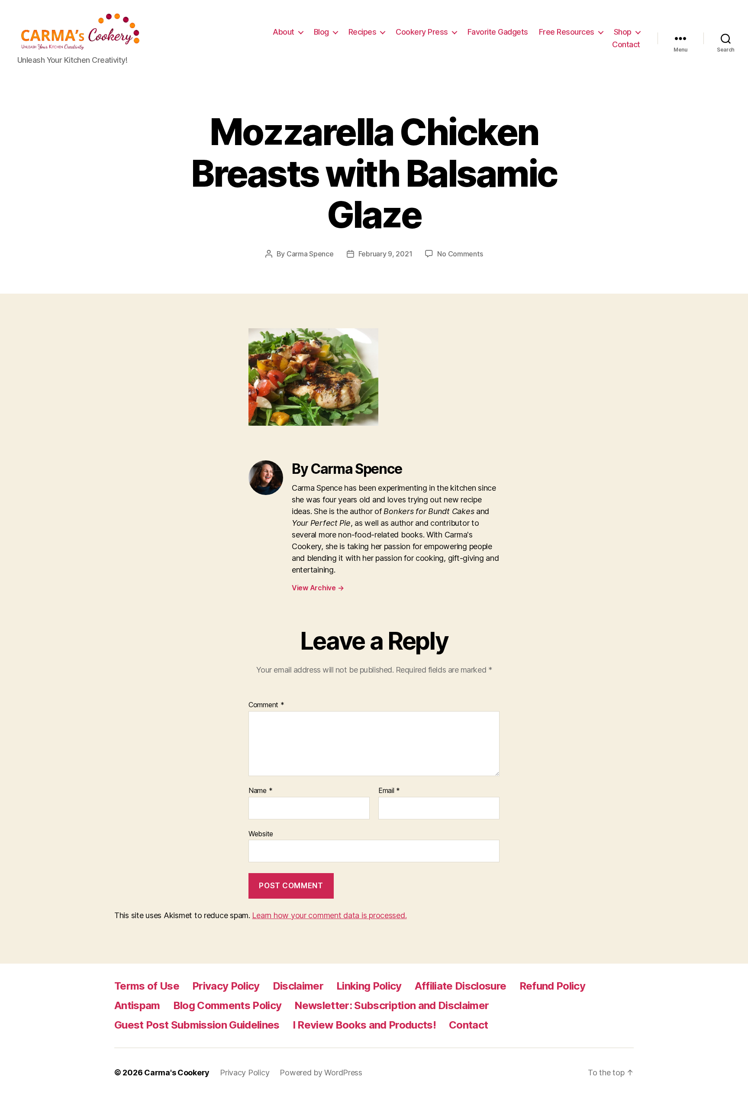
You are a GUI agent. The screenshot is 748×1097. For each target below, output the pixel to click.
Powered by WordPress (321, 1072)
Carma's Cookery (177, 1072)
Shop (623, 31)
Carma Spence (310, 253)
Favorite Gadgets (498, 31)
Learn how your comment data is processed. (329, 915)
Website (260, 833)
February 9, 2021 (385, 253)
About (283, 31)
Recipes (362, 31)
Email (389, 791)
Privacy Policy (226, 986)
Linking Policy (369, 986)
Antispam (137, 1005)
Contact (626, 44)
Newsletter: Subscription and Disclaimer (391, 1005)
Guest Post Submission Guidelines (197, 1025)
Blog (321, 31)
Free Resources (566, 31)
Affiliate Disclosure (460, 986)
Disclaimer (298, 986)
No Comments (460, 253)
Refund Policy (552, 986)
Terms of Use (146, 986)
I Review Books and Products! (364, 1025)
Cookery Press (422, 31)
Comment (266, 705)
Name (260, 791)
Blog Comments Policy (227, 1005)
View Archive (318, 587)
